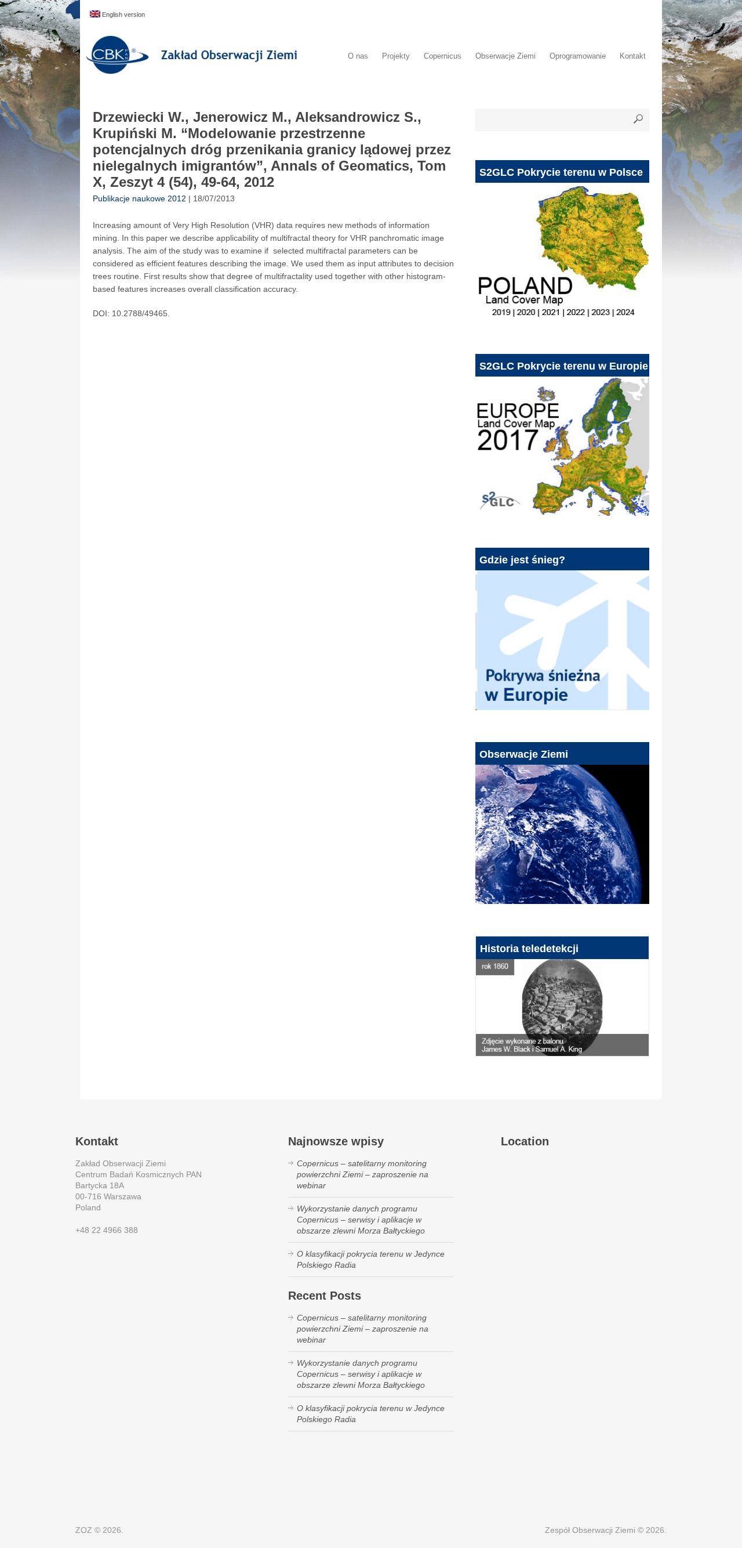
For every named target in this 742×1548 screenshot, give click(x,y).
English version (122, 14)
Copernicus (442, 56)
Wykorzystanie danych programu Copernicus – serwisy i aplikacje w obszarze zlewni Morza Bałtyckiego (361, 1219)
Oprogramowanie (578, 56)
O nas (358, 56)
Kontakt (633, 56)
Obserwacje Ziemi (505, 56)
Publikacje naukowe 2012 (139, 198)
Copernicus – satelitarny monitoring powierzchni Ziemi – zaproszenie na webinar (362, 1174)
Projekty (396, 56)
